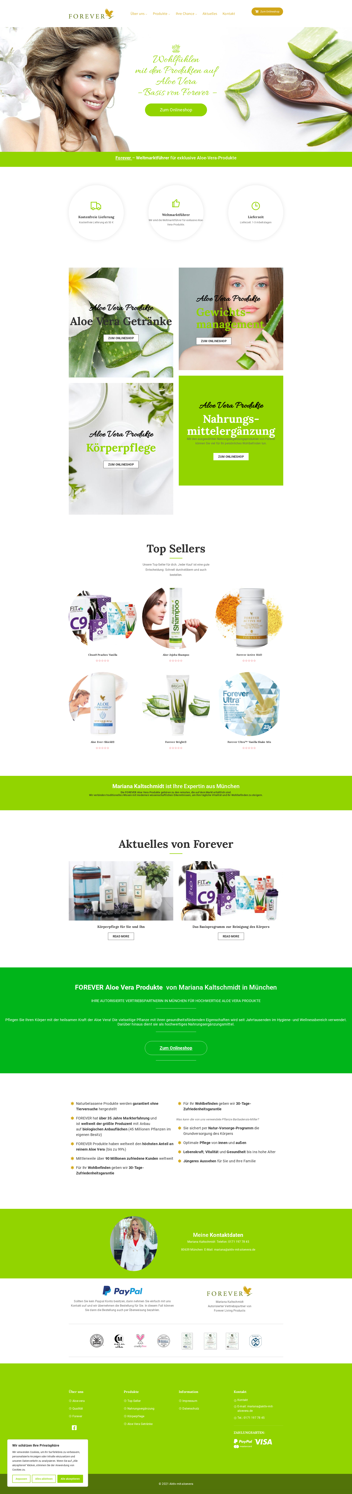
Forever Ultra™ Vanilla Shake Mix (249, 742)
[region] (47, 1463)
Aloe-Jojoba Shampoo (176, 654)
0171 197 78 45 (238, 1241)
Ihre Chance (185, 13)
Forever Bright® (176, 742)
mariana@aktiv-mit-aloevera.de (234, 1249)
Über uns (138, 13)
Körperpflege (135, 1416)
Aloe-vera (78, 1401)
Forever (123, 157)
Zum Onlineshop (269, 11)
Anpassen (21, 1478)
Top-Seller (134, 1401)
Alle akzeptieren (70, 1478)
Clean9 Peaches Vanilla (102, 654)
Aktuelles (210, 13)
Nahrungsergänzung (140, 1408)
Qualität (77, 1408)
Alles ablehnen (44, 1478)
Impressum (189, 1401)
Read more (121, 936)
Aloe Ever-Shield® (103, 742)
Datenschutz (190, 1408)
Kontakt (229, 13)
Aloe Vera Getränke (140, 1424)
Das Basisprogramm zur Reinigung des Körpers (231, 927)
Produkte (160, 13)
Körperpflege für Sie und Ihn (121, 927)
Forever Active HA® (249, 654)
